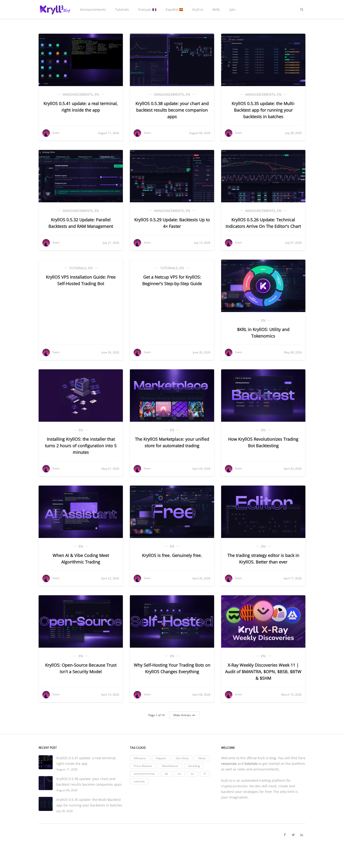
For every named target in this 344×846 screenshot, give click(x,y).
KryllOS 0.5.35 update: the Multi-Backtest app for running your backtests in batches (263, 110)
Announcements (93, 9)
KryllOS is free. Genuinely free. (172, 555)
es (192, 774)
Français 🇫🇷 (147, 9)
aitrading (194, 766)
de (166, 774)
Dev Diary (182, 758)
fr (205, 774)
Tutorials (122, 9)
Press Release (143, 766)
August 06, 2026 (66, 790)
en (97, 94)
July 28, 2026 (64, 811)
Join (232, 9)
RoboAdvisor (170, 766)
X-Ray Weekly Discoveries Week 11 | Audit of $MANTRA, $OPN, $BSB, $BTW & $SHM (263, 671)
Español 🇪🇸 (174, 9)
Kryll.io (197, 9)
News (202, 758)
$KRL (216, 9)
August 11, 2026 (66, 769)
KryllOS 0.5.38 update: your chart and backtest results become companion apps (172, 110)
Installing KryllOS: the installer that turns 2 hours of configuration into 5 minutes (81, 445)
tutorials (77, 268)
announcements (78, 94)
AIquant (161, 758)
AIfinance (140, 758)
